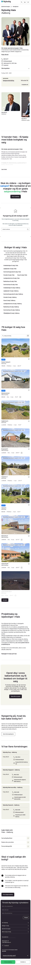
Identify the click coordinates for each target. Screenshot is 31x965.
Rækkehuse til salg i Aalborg (11, 307)
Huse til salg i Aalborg (9, 300)
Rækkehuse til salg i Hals (10, 281)
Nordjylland (15, 6)
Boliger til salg (5, 925)
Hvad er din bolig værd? (9, 955)
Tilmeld (26, 917)
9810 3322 (16, 774)
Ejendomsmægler (5, 6)
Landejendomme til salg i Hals (11, 278)
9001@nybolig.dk (18, 777)
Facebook (5, 65)
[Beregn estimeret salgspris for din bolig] (28, 229)
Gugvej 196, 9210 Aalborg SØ (21, 763)
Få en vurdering (8, 962)
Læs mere (4, 951)
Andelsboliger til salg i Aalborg (11, 287)
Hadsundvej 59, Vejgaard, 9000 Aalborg (20, 780)
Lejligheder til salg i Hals (9, 268)
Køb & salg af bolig (6, 931)
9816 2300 (17, 809)
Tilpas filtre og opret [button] (15, 696)
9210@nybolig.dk (19, 759)
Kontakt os (23, 962)
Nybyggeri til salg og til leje (9, 653)
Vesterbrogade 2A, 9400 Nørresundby (20, 798)
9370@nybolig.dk (7, 61)
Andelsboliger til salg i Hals (10, 265)
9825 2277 (5, 59)
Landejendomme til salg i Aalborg (12, 303)
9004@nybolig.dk (19, 812)
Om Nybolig (5, 922)
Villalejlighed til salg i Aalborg (11, 313)
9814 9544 (17, 757)
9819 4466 (16, 792)
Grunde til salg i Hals (8, 275)
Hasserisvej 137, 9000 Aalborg (20, 815)
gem (29, 359)
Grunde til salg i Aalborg (9, 297)
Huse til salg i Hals (22, 275)
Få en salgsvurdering (8, 894)
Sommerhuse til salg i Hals (10, 284)
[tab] (14, 356)
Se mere (5, 600)
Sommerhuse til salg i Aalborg (11, 310)
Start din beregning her (8, 734)
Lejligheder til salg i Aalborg (10, 291)
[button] (4, 169)
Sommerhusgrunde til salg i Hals (12, 272)
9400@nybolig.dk (18, 794)
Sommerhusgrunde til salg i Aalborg (13, 294)
